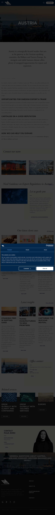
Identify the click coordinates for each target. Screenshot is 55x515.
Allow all (45, 268)
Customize (26, 268)
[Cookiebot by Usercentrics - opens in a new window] (47, 246)
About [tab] (45, 249)
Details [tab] (27, 249)
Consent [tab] (9, 249)
